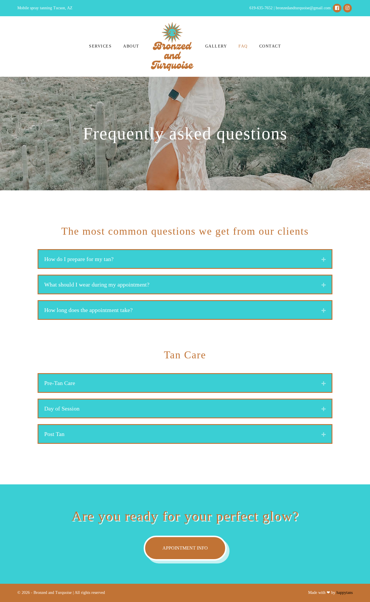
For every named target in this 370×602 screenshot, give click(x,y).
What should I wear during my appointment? (96, 284)
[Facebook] (337, 8)
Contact (270, 46)
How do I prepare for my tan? (79, 259)
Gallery (216, 46)
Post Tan (54, 434)
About (131, 46)
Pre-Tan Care (59, 383)
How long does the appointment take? (88, 310)
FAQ (243, 46)
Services (100, 46)
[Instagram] (347, 8)
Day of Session (61, 408)
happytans (344, 592)
